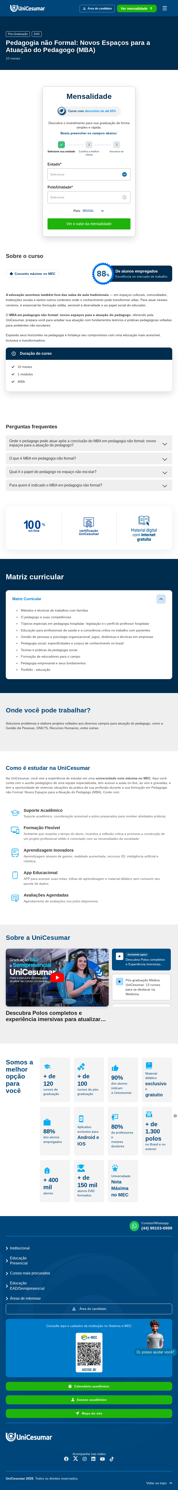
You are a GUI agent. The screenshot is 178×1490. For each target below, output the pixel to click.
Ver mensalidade (134, 8)
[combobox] (89, 174)
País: (77, 211)
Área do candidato (92, 1309)
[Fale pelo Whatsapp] (155, 1337)
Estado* (54, 164)
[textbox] (85, 174)
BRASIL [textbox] (88, 211)
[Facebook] (66, 1459)
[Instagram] (85, 1459)
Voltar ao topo (157, 1483)
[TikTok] (111, 1459)
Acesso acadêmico (90, 1400)
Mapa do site (90, 1413)
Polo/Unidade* (60, 187)
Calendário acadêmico (90, 1386)
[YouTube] (102, 1459)
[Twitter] (75, 1459)
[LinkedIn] (93, 1459)
